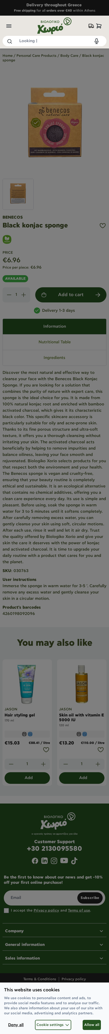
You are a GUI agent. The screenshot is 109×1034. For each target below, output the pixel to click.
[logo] (54, 25)
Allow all (91, 1025)
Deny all (16, 1025)
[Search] (9, 41)
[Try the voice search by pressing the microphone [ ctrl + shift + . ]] (96, 41)
